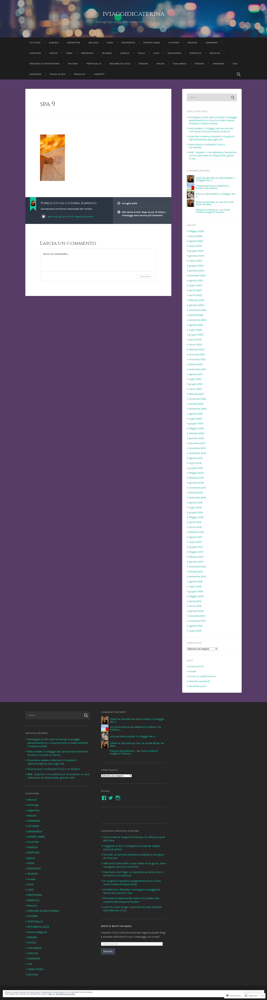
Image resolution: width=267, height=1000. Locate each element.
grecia (31, 858)
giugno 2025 (196, 250)
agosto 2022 (196, 325)
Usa (235, 63)
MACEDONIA (174, 53)
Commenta (145, 276)
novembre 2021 (197, 359)
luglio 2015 (195, 630)
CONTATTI (99, 74)
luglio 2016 (195, 586)
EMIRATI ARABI (36, 836)
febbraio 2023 (196, 300)
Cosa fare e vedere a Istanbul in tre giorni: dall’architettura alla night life (212, 138)
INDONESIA (34, 868)
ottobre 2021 (196, 364)
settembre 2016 (197, 576)
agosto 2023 (196, 280)
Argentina (73, 42)
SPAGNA (143, 63)
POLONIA (33, 916)
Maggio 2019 (196, 472)
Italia (141, 53)
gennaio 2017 (196, 561)
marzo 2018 (195, 527)
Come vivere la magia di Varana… (213, 211)
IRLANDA (107, 53)
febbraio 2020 (196, 433)
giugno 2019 (196, 468)
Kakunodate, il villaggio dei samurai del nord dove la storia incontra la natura (211, 130)
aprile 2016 (195, 601)
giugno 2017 (196, 547)
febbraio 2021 (196, 394)
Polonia (73, 63)
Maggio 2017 (196, 552)
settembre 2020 (197, 408)
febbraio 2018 (196, 532)
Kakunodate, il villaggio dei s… (215, 195)
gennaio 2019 (196, 482)
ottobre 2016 (196, 571)
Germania (212, 42)
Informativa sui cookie (65, 994)
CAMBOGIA (34, 820)
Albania (54, 42)
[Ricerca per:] (212, 97)
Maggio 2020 (196, 428)
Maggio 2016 (196, 596)
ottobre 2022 (196, 315)
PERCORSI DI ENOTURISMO (45, 63)
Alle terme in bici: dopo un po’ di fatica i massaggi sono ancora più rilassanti (144, 214)
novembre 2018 (197, 487)
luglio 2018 (195, 507)
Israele (125, 53)
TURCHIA (33, 953)
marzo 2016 (195, 606)
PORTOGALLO (93, 63)
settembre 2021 (197, 369)
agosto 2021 (195, 374)
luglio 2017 (195, 542)
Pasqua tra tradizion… (208, 209)
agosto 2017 (195, 537)
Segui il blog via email (116, 926)
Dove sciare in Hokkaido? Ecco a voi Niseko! (54, 769)
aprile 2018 (195, 522)
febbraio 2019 (196, 477)
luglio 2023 (195, 285)
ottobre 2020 (196, 403)
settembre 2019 (197, 453)
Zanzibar (35, 74)
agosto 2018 (195, 502)
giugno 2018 (196, 512)
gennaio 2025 (196, 255)
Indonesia (87, 53)
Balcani (94, 42)
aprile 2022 (195, 339)
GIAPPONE (35, 53)
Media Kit (80, 74)
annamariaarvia (204, 185)
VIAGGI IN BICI (58, 74)
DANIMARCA (128, 42)
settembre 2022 (197, 320)
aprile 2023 (195, 290)
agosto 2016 (195, 581)
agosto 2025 (196, 241)
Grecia (53, 53)
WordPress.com (197, 686)
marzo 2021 (195, 389)
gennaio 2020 (196, 438)
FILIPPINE (174, 42)
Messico (215, 53)
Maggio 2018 (196, 517)
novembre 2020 (197, 398)
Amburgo (33, 804)
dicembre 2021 (197, 354)
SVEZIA (160, 63)
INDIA (69, 53)
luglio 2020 (195, 418)
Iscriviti (108, 951)
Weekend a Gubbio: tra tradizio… (212, 187)
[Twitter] (110, 797)
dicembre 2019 (197, 443)
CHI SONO (35, 42)
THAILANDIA (179, 63)
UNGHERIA (219, 63)
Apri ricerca (238, 74)
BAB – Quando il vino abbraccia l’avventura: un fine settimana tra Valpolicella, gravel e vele (213, 155)
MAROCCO (195, 53)
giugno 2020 (196, 423)
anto (198, 193)
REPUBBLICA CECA (120, 63)
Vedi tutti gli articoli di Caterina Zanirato (70, 216)
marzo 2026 (195, 236)
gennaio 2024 (196, 270)
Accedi (192, 671)
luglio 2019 (195, 463)
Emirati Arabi (152, 42)
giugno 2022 (196, 334)
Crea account (196, 666)
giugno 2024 (196, 265)
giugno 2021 (196, 384)
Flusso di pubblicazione (202, 676)
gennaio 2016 (196, 611)
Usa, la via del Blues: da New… (137, 744)
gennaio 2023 (196, 305)
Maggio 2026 (196, 231)
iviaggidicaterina (134, 14)
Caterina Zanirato (205, 178)
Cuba (110, 42)
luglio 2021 (195, 379)
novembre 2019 (197, 448)
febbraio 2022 (196, 349)
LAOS (156, 53)
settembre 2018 (197, 497)
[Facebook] (104, 797)
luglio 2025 (195, 245)
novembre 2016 (197, 566)
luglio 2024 (195, 260)
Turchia (199, 63)
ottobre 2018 (196, 492)
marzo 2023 (195, 295)
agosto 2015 (195, 625)
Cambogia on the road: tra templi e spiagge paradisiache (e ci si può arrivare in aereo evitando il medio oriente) (213, 120)
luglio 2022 (195, 329)
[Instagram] (117, 797)
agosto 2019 (195, 458)
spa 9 (47, 104)
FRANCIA (192, 42)
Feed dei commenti (199, 681)
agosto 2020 (196, 413)
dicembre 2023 (197, 275)
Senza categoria (37, 932)
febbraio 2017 (196, 556)
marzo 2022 (195, 344)
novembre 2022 (197, 310)
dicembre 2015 (197, 616)
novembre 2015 (197, 621)
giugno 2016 (196, 591)
